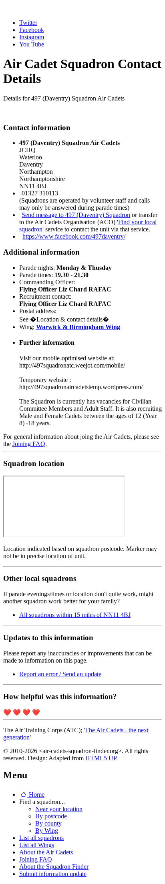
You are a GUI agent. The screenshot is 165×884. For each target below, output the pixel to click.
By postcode (51, 816)
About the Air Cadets (46, 852)
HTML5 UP (100, 758)
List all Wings (36, 845)
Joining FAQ (28, 443)
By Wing (46, 830)
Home (35, 794)
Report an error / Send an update (60, 674)
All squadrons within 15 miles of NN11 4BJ (75, 614)
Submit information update (53, 873)
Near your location (58, 809)
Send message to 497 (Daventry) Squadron (76, 214)
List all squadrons (41, 837)
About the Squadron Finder (54, 866)
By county (48, 823)
